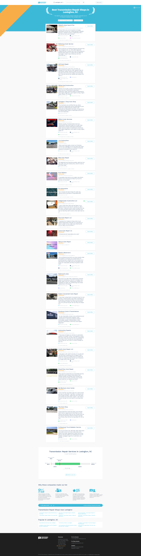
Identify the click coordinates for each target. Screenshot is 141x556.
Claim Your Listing (62, 544)
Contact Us (60, 548)
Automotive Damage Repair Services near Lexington (86, 526)
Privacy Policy (91, 554)
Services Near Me (61, 541)
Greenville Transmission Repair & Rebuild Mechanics (67, 516)
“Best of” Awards (61, 545)
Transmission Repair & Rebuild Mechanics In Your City (48, 513)
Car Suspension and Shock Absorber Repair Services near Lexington (68, 526)
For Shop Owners (61, 543)
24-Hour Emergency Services (66, 20)
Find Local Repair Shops (63, 540)
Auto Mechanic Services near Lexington (47, 522)
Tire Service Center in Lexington (65, 522)
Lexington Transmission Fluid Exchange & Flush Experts (87, 523)
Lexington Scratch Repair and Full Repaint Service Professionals (48, 526)
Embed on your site (71, 474)
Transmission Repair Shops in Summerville (48, 515)
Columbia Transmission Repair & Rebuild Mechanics (86, 516)
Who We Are (60, 547)
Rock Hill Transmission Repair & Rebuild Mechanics (67, 513)
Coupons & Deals (78, 20)
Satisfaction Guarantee (63, 539)
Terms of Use (97, 554)
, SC (56, 520)
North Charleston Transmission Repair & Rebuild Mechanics (86, 513)
